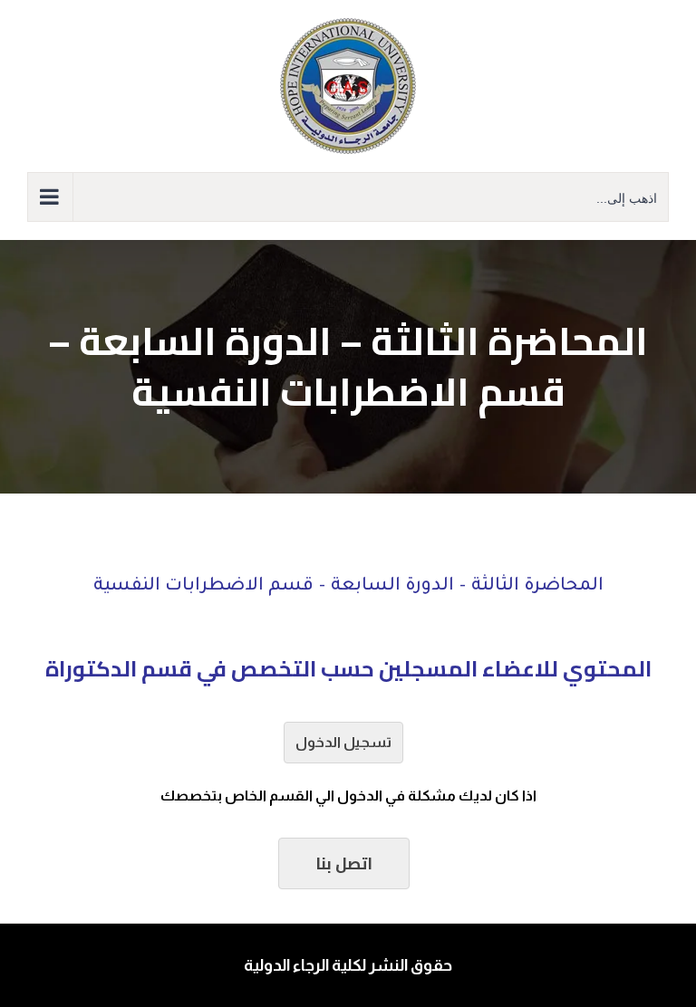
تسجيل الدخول (343, 742)
